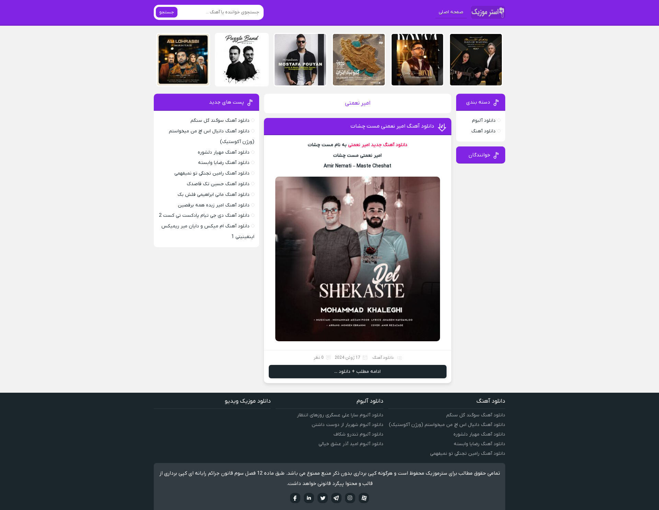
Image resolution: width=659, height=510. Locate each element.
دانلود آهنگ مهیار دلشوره (224, 152)
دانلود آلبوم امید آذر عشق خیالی (351, 444)
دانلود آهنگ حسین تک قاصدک (218, 184)
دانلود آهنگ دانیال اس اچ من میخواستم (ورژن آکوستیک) (447, 425)
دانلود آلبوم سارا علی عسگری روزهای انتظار (340, 415)
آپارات (364, 498)
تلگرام (336, 498)
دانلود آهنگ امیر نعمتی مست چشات (392, 126)
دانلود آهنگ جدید (389, 145)
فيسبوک (295, 498)
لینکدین (309, 498)
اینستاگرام (350, 498)
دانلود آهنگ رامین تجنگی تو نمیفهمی (212, 173)
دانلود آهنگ (383, 357)
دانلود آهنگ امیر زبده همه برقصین (214, 205)
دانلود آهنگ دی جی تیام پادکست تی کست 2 (204, 215)
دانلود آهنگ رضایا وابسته (224, 162)
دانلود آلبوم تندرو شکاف (358, 434)
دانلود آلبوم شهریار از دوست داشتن (347, 425)
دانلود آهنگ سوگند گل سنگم (220, 120)
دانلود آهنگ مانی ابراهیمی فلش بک (213, 194)
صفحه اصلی (451, 12)
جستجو (166, 12)
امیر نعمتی (359, 145)
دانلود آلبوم (484, 120)
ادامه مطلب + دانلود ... (357, 371)
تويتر (322, 498)
